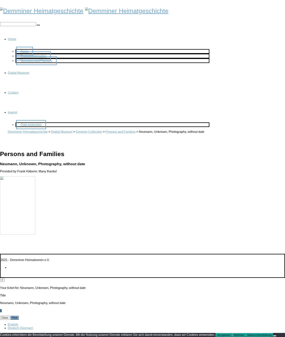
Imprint (12, 112)
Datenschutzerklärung (259, 335)
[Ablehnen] (274, 335)
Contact (13, 92)
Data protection (31, 124)
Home (12, 39)
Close (5, 317)
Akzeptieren (224, 335)
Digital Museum (18, 72)
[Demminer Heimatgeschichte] (41, 10)
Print (14, 317)
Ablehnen (239, 335)
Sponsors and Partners (36, 60)
